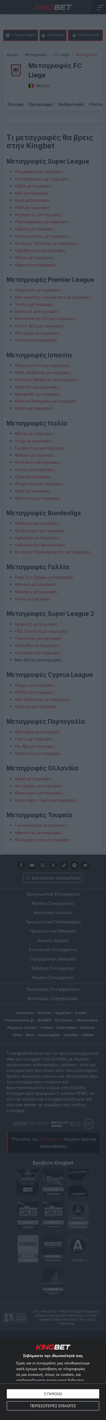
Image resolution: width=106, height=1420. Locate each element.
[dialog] (53, 1379)
